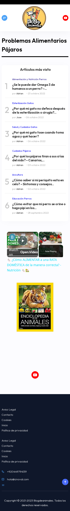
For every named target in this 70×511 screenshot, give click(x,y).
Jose (18, 117)
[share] (32, 235)
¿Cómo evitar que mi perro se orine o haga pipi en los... (39, 206)
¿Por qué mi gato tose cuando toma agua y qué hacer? (38, 134)
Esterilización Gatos (23, 103)
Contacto (7, 414)
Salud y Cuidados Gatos (24, 126)
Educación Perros (22, 198)
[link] (12, 237)
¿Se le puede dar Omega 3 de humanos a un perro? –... (33, 87)
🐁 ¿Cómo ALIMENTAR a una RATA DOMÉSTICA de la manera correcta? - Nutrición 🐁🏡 (22, 237)
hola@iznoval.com (18, 479)
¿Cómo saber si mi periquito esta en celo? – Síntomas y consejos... (38, 182)
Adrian (19, 93)
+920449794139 (17, 471)
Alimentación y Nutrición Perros (29, 79)
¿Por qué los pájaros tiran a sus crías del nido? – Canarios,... (38, 158)
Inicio (5, 425)
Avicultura (17, 174)
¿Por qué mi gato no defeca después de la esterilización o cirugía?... (38, 110)
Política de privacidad (15, 430)
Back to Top (65, 482)
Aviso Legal (9, 409)
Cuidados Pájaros (21, 150)
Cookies (6, 420)
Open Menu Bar (4, 18)
